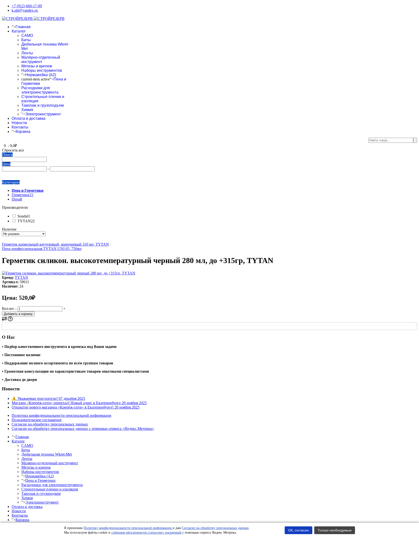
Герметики (22, 195)
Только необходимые (335, 530)
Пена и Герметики (40, 480)
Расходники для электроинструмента (39, 90)
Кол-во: (8, 308)
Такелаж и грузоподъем (42, 105)
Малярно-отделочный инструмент (40, 59)
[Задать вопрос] (10, 320)
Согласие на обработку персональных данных (50, 424)
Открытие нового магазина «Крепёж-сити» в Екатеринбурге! (75, 407)
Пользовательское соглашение (37, 420)
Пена (17, 199)
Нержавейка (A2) (40, 75)
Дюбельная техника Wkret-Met (46, 454)
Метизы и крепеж (36, 66)
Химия (27, 110)
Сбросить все (13, 150)
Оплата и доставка (28, 118)
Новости (19, 123)
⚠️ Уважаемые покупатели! (48, 398)
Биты (26, 40)
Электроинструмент (43, 114)
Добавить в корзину (18, 314)
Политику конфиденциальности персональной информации (128, 528)
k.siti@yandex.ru (25, 10)
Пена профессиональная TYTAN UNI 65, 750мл (41, 249)
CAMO (27, 35)
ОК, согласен (298, 530)
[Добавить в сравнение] (4, 320)
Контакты (20, 127)
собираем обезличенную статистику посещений (146, 532)
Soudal (23, 216)
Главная (23, 27)
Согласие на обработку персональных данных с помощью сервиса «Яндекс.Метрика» (83, 428)
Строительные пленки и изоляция (49, 489)
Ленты (27, 53)
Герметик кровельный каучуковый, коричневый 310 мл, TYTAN (55, 244)
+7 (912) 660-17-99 (27, 6)
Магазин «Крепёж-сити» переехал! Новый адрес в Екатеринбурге (79, 403)
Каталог (19, 31)
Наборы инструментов (41, 70)
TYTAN (25, 221)
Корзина (23, 131)
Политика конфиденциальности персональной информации (61, 415)
